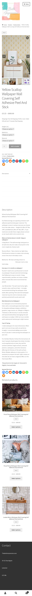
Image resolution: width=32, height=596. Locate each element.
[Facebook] (3, 161)
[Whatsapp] (26, 161)
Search (16, 593)
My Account (5, 593)
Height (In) (5, 126)
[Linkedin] (13, 161)
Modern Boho (16, 25)
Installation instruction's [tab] (9, 183)
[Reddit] (10, 161)
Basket (24, 591)
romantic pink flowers (8, 262)
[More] (3, 164)
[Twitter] (6, 161)
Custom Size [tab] (5, 199)
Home (5, 25)
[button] (28, 56)
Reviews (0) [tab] (5, 204)
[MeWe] (20, 161)
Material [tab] (4, 188)
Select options (16, 427)
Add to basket (15, 146)
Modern (10, 25)
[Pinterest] (16, 161)
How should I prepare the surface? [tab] (12, 194)
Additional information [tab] (9, 178)
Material (4, 138)
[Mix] (23, 161)
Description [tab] (5, 173)
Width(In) (5, 132)
